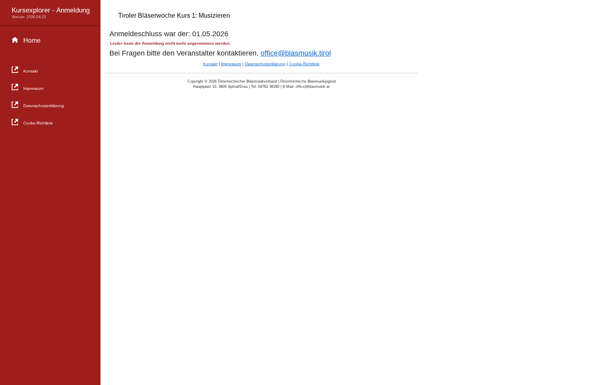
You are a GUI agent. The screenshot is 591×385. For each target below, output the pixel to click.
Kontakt (30, 71)
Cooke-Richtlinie (38, 123)
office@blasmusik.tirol (296, 53)
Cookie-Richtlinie (304, 64)
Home (32, 40)
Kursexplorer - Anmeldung (51, 12)
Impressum (33, 88)
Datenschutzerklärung (43, 105)
